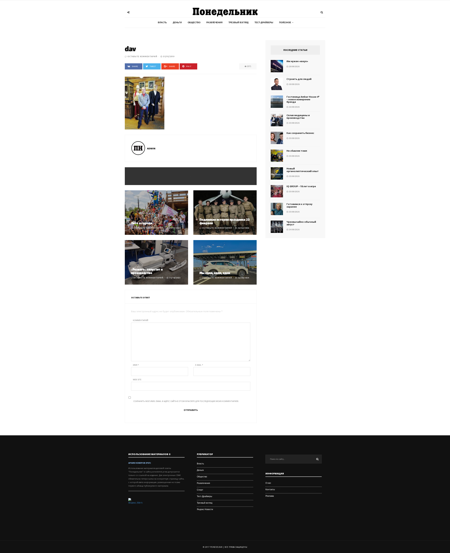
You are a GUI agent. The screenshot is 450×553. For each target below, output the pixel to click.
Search (317, 459)
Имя (136, 365)
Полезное (285, 22)
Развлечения (214, 22)
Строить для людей (299, 79)
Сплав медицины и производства (298, 116)
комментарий (140, 320)
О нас (268, 483)
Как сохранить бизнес (300, 133)
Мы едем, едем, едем (215, 273)
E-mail (199, 365)
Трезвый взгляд (239, 22)
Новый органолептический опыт (303, 170)
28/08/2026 (294, 66)
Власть (162, 22)
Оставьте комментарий (142, 56)
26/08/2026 (294, 107)
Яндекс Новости (205, 509)
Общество (194, 22)
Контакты (270, 489)
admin (151, 148)
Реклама (269, 496)
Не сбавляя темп (297, 150)
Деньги (177, 22)
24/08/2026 (294, 229)
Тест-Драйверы (264, 22)
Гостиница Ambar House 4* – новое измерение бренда (303, 99)
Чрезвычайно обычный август (301, 223)
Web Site (137, 379)
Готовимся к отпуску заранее (299, 205)
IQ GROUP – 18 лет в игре (301, 186)
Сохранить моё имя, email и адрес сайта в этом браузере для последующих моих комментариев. (186, 401)
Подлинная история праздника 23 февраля (225, 221)
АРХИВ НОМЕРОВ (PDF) (139, 463)
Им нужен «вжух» (297, 61)
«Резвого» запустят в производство (147, 271)
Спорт (200, 490)
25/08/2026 (294, 123)
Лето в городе (141, 223)
